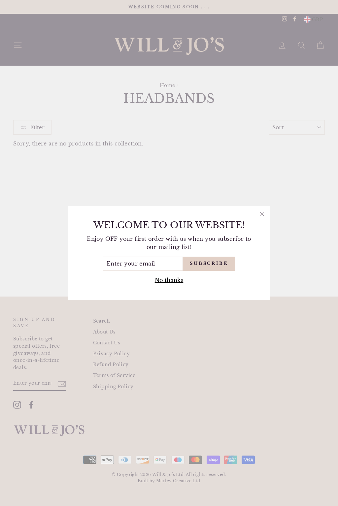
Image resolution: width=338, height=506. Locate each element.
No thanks (169, 280)
